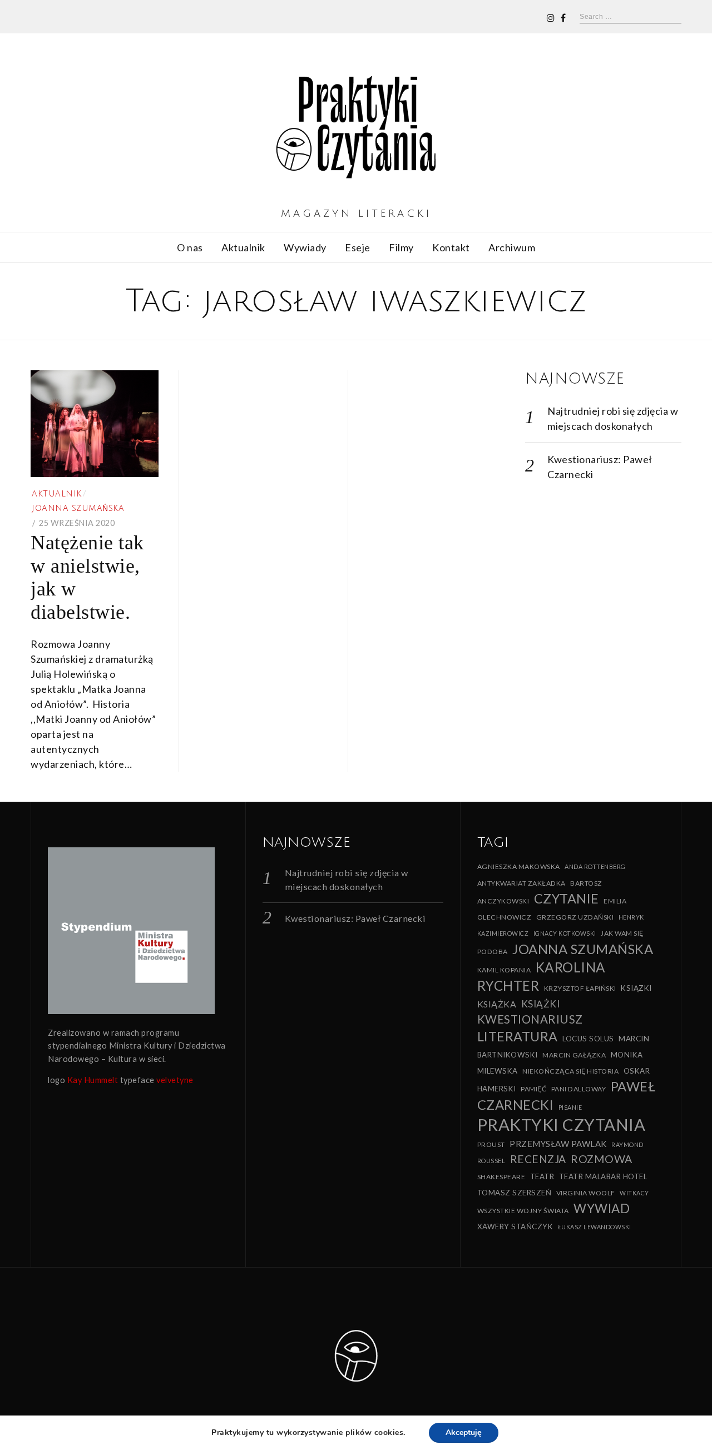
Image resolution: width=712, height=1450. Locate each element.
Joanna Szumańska (78, 508)
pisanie (570, 1107)
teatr (542, 1176)
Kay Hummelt (92, 1080)
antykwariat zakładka (521, 883)
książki (540, 1004)
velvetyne (175, 1080)
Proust (491, 1144)
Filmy (401, 247)
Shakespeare (501, 1177)
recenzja (538, 1159)
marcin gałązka (574, 1055)
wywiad (601, 1208)
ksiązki (636, 988)
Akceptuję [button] (464, 1432)
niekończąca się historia (570, 1071)
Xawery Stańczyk (515, 1226)
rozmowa (601, 1159)
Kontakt (451, 247)
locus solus (588, 1038)
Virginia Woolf (585, 1193)
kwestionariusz (530, 1019)
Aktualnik (243, 247)
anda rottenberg (595, 866)
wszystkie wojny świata (523, 1210)
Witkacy (634, 1192)
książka (497, 1004)
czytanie (566, 898)
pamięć (533, 1089)
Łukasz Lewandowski (594, 1226)
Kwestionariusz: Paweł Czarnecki (355, 918)
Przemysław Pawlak (558, 1144)
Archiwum (511, 247)
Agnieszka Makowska (518, 866)
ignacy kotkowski (564, 933)
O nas (190, 247)
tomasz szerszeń (514, 1192)
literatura (517, 1036)
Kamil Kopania (504, 970)
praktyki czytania (561, 1124)
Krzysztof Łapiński (580, 988)
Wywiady (305, 247)
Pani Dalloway (578, 1089)
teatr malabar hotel (603, 1176)
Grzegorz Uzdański (575, 917)
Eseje (357, 247)
